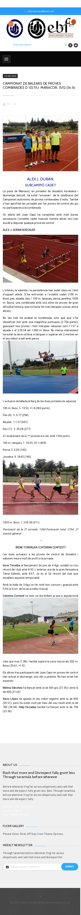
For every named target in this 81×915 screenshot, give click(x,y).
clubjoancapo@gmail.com (40, 11)
